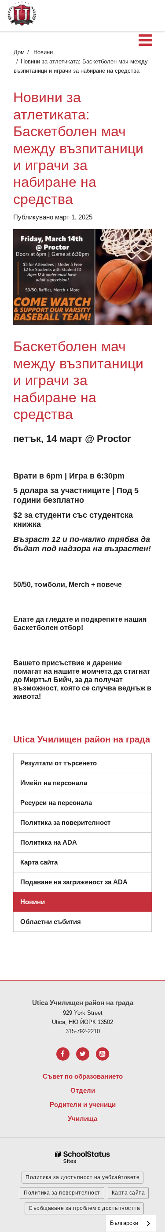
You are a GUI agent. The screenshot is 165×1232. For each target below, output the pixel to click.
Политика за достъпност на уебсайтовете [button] (82, 1177)
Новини (43, 52)
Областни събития (50, 921)
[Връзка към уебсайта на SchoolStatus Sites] (83, 1157)
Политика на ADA (48, 842)
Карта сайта (39, 862)
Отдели (82, 1090)
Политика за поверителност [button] (62, 1193)
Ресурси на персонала (56, 802)
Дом (19, 52)
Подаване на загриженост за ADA (74, 882)
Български (124, 1223)
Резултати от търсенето (58, 763)
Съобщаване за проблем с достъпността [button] (84, 1208)
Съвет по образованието (83, 1076)
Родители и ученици (83, 1104)
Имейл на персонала (53, 783)
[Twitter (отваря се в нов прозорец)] (82, 1054)
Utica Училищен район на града (81, 739)
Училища (82, 1118)
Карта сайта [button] (128, 1193)
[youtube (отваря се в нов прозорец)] (102, 1054)
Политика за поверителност (65, 822)
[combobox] (130, 1223)
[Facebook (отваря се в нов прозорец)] (63, 1054)
